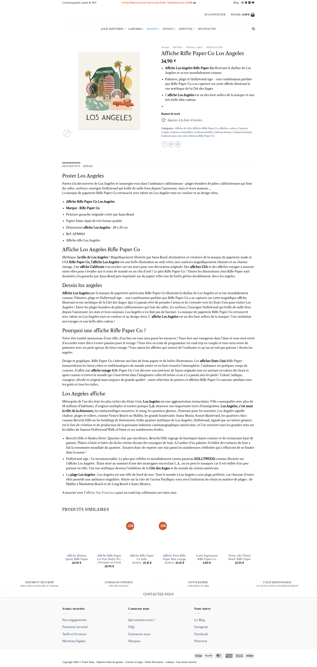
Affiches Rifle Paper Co (205, 128)
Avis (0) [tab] (87, 166)
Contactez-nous (139, 634)
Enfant (168, 29)
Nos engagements (74, 620)
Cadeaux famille (203, 132)
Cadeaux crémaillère (181, 132)
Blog (236, 2)
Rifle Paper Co (206, 136)
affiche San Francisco (101, 492)
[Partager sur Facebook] (165, 144)
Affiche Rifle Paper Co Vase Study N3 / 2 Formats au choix (109, 559)
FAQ (131, 627)
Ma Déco (177, 47)
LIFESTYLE (186, 29)
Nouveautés (207, 29)
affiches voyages (229, 267)
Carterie (135, 29)
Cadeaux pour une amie (174, 136)
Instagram (201, 627)
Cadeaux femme (223, 132)
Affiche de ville (214, 47)
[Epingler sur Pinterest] (178, 144)
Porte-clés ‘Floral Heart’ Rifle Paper (239, 557)
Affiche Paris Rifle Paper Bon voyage (174, 557)
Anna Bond (159, 257)
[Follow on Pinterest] (246, 2)
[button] (215, 14)
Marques (134, 641)
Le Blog (199, 620)
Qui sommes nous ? (141, 620)
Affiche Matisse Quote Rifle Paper (76, 557)
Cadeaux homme (242, 132)
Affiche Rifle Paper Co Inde (142, 557)
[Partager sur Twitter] (171, 144)
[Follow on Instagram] (242, 2)
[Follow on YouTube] (253, 2)
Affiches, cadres (194, 47)
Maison (152, 29)
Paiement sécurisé (75, 627)
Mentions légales (74, 641)
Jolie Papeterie (112, 29)
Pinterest (200, 641)
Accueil (165, 47)
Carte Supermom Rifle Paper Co (207, 557)
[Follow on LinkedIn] (249, 2)
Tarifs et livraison (74, 634)
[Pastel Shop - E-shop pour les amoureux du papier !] (158, 14)
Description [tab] (71, 166)
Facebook (201, 634)
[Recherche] (253, 28)
